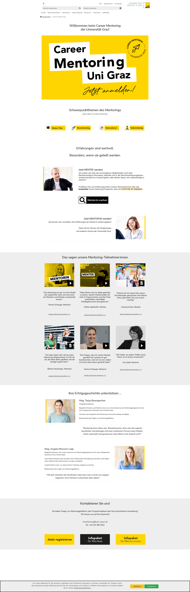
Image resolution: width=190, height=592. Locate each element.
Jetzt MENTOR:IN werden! (97, 218)
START (43, 13)
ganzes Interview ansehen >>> (95, 315)
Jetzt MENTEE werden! (91, 169)
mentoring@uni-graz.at (95, 521)
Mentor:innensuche (50, 8)
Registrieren (108, 4)
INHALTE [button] (87, 13)
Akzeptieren (151, 586)
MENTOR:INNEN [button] (53, 13)
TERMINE (105, 13)
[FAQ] (43, 4)
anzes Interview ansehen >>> (95, 375)
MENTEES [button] (65, 13)
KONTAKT (97, 13)
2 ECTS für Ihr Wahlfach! (131, 189)
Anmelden (118, 4)
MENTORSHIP (77, 13)
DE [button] (100, 4)
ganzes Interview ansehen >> (58, 314)
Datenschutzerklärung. (82, 588)
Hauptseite (46, 17)
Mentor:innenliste (90, 8)
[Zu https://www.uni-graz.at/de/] (138, 5)
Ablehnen (137, 586)
